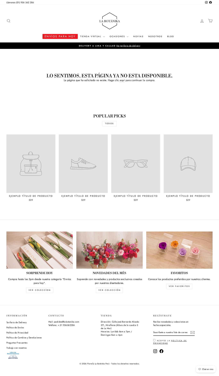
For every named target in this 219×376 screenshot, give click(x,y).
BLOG (170, 36)
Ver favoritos (179, 286)
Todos (109, 123)
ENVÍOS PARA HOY (60, 36)
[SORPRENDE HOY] (39, 250)
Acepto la (170, 341)
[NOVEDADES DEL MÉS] (109, 250)
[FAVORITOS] (179, 250)
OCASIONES (118, 36)
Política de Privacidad (17, 332)
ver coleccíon (40, 290)
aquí (122, 80)
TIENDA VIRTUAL (91, 36)
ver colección (109, 290)
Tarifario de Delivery (16, 322)
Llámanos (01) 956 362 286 (20, 2)
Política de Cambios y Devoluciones (24, 337)
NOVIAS (138, 36)
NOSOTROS (155, 36)
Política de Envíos (15, 327)
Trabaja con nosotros (16, 347)
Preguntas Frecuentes (16, 342)
